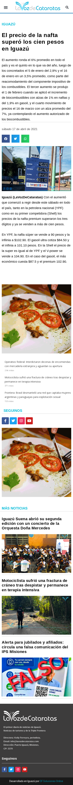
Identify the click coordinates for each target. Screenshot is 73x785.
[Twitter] (13, 420)
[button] (6, 7)
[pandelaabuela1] (36, 352)
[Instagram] (21, 420)
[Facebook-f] (5, 420)
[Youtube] (29, 420)
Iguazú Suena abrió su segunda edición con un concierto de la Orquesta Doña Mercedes (32, 523)
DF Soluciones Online (51, 781)
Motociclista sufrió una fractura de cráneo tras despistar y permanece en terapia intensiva (35, 585)
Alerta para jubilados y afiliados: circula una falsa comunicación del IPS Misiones (35, 647)
